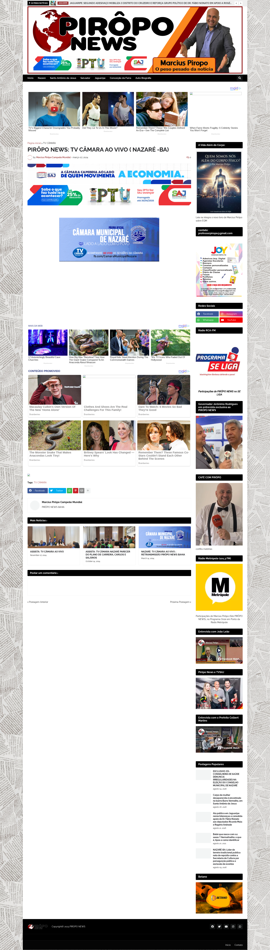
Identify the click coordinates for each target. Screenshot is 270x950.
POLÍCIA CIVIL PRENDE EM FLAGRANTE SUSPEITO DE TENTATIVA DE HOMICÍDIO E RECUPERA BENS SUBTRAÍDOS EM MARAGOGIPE (131, 3)
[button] (236, 3)
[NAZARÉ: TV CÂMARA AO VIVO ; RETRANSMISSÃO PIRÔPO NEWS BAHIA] (165, 537)
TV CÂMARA (49, 143)
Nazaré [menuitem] (42, 78)
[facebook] (212, 926)
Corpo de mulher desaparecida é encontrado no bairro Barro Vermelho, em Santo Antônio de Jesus (227, 799)
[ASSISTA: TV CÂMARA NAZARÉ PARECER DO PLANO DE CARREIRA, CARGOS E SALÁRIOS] (109, 537)
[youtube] (226, 926)
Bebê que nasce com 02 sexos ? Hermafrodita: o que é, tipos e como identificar (227, 837)
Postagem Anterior (38, 602)
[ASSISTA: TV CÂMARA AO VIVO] (54, 537)
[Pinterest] (75, 490)
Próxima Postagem (180, 602)
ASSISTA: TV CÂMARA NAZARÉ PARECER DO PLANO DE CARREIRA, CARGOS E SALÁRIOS (108, 554)
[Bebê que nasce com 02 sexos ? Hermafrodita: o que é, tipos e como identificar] (203, 838)
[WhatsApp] (69, 490)
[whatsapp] (240, 926)
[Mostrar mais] (87, 490)
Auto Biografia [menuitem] (143, 78)
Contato (239, 945)
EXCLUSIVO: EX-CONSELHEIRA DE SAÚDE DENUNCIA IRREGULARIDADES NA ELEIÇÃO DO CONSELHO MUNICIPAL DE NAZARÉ (226, 778)
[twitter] (219, 926)
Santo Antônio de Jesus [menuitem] (63, 78)
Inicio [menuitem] (30, 78)
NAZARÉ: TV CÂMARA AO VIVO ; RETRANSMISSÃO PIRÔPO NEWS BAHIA (163, 553)
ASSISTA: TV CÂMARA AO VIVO (47, 551)
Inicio (228, 945)
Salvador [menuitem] (85, 78)
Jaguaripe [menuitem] (100, 78)
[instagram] (233, 926)
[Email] (81, 490)
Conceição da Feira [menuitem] (120, 78)
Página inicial (34, 143)
